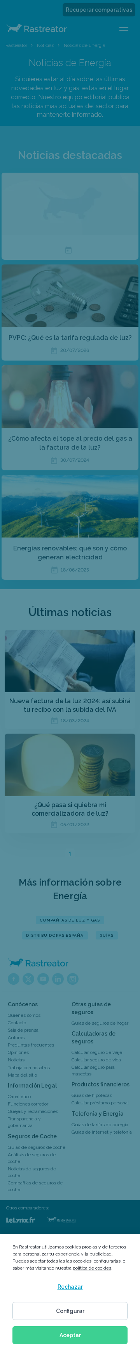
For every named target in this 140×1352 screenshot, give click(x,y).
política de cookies (92, 1268)
